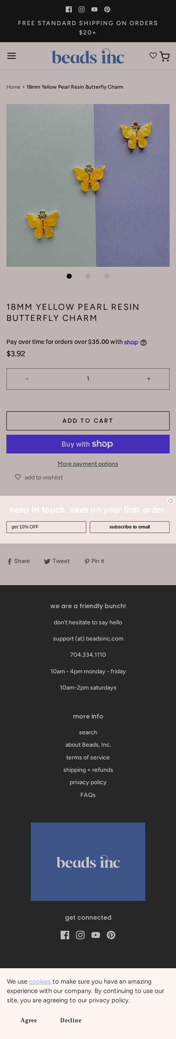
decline (71, 1020)
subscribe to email (129, 527)
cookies (40, 981)
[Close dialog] (171, 501)
